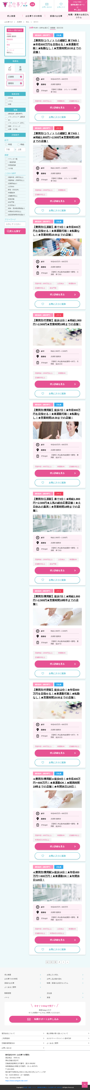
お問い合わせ (6, 1048)
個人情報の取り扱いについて (57, 1033)
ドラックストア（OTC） (16, 123)
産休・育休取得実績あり (16, 208)
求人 (27, 22)
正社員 (10, 98)
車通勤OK (11, 193)
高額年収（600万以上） (16, 177)
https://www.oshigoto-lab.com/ (16, 1081)
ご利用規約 (6, 1038)
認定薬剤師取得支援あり (16, 215)
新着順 (52, 28)
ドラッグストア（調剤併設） (16, 118)
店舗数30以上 (12, 196)
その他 (10, 168)
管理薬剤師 (12, 165)
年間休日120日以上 (14, 211)
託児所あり (12, 205)
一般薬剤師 (12, 162)
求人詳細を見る (57, 107)
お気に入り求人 (52, 975)
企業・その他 (12, 129)
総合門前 (11, 202)
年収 (10, 144)
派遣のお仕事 (9, 983)
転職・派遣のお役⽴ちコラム (57, 983)
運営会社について (8, 1033)
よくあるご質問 (10, 987)
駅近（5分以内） (14, 190)
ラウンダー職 (12, 159)
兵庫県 (19, 22)
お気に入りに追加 (57, 117)
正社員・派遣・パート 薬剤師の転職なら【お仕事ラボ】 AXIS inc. (42, 1087)
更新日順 (60, 28)
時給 (22, 144)
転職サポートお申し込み (46, 1019)
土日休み (11, 186)
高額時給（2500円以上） (16, 180)
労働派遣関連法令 (8, 1043)
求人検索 (7, 975)
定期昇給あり (12, 183)
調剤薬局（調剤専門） (15, 114)
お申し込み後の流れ (54, 979)
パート (10, 101)
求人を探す (15, 231)
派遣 (9, 104)
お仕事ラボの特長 (11, 979)
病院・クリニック (14, 126)
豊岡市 (11, 83)
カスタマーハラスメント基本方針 (59, 1038)
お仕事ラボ (8, 22)
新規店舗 (11, 199)
